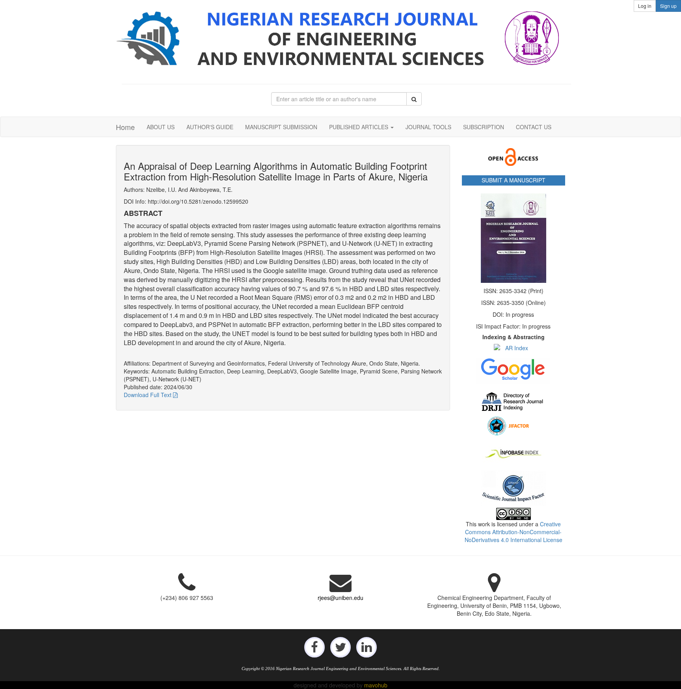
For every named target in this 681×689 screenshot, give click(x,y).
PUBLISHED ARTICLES (359, 127)
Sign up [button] (668, 5)
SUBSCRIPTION (483, 127)
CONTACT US (533, 127)
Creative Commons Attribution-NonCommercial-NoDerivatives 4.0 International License (513, 532)
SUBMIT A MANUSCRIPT (513, 180)
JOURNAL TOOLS (428, 127)
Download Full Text (148, 395)
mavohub (375, 685)
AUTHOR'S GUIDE (209, 127)
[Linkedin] (366, 646)
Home (125, 127)
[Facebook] (314, 646)
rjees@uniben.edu (340, 598)
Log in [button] (644, 5)
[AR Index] (514, 348)
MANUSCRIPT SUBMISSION (281, 127)
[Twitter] (340, 646)
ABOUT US (161, 127)
